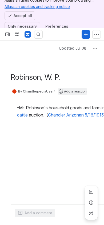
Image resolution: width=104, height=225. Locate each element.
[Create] (86, 34)
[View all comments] (91, 192)
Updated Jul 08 (72, 48)
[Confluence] (27, 34)
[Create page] (91, 213)
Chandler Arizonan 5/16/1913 (76, 115)
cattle (22, 115)
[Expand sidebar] (7, 34)
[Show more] (96, 34)
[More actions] (95, 48)
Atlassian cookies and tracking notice (37, 6)
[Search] (38, 34)
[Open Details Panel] (91, 202)
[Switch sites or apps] (17, 34)
